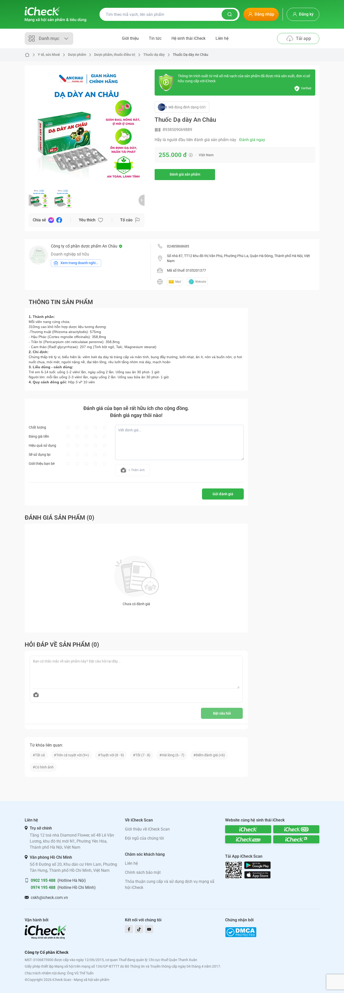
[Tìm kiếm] (230, 14)
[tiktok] (139, 929)
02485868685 (178, 246)
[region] (87, 127)
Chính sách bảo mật (143, 872)
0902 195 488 (43, 880)
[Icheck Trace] (248, 839)
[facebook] (129, 929)
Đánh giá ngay (252, 139)
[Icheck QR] (296, 829)
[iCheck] (248, 829)
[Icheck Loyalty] (296, 839)
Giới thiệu (130, 38)
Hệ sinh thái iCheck (188, 38)
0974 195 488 (43, 887)
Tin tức (155, 38)
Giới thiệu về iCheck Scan (147, 829)
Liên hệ (222, 38)
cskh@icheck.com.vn (49, 897)
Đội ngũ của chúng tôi (144, 838)
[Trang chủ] (55, 14)
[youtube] (149, 929)
